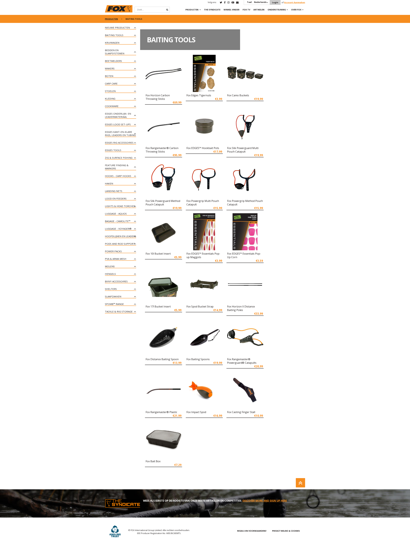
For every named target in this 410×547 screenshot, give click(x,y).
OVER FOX (296, 9)
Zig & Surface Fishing (118, 157)
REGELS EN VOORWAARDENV (251, 530)
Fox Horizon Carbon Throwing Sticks (158, 97)
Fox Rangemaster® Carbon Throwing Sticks (162, 149)
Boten (109, 76)
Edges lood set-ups (118, 124)
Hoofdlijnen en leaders (120, 236)
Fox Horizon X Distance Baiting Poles (241, 308)
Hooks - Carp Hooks (118, 176)
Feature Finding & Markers (116, 167)
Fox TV (246, 9)
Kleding (110, 98)
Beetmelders (113, 60)
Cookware (112, 106)
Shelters (111, 288)
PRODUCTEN (191, 9)
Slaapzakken (113, 296)
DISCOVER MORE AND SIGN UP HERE (264, 500)
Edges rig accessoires (119, 142)
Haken (109, 183)
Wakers (110, 68)
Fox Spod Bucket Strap (199, 306)
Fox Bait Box (153, 461)
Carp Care (111, 83)
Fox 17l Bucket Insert (158, 306)
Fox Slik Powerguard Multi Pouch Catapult (242, 149)
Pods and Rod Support (120, 243)
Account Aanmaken (294, 2)
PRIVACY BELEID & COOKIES (286, 530)
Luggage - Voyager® (118, 228)
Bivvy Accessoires (116, 281)
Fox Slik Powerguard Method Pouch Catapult (163, 202)
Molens (110, 266)
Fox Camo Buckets (238, 95)
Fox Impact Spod (196, 412)
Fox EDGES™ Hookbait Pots (202, 148)
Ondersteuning (277, 9)
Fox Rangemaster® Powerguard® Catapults (241, 361)
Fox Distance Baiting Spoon (162, 359)
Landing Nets (113, 191)
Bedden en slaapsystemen (114, 52)
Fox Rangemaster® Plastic (161, 412)
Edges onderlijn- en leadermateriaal (118, 115)
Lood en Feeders (116, 198)
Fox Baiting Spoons (198, 359)
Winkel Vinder (231, 9)
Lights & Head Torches (120, 206)
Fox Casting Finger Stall (241, 412)
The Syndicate (212, 9)
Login (275, 2)
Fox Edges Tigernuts (198, 95)
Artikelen (258, 9)
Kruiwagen (112, 42)
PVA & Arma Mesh (115, 258)
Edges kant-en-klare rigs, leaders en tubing (120, 133)
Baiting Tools (114, 35)
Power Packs (113, 251)
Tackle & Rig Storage (119, 311)
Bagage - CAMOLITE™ (117, 221)
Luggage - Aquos (116, 213)
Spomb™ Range (114, 304)
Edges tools (113, 150)
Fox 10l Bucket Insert (158, 253)
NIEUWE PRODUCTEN (117, 27)
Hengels (110, 273)
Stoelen (110, 91)
